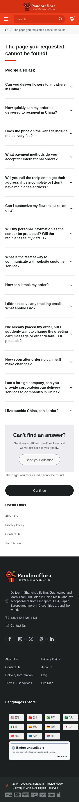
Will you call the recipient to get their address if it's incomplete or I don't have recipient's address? (35, 182)
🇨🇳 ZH (33, 717)
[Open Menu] (6, 19)
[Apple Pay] (59, 795)
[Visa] (8, 795)
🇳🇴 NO (15, 736)
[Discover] (34, 795)
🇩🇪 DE (51, 726)
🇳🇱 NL (50, 736)
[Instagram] (20, 639)
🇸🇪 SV (33, 736)
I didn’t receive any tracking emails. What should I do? (34, 306)
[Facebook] (9, 639)
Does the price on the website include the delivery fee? (36, 133)
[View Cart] (72, 19)
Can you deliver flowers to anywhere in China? (35, 87)
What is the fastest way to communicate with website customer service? (35, 261)
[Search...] (60, 19)
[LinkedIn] (51, 639)
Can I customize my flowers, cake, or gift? (35, 208)
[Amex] (25, 795)
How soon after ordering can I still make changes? (33, 362)
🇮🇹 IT (14, 726)
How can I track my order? (27, 285)
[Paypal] (43, 795)
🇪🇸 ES (33, 726)
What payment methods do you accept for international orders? (31, 157)
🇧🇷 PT (51, 717)
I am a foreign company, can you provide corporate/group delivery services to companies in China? (32, 387)
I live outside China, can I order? (32, 411)
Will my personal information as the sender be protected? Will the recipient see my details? (34, 233)
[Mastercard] (17, 795)
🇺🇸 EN (15, 717)
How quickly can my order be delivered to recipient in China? (31, 110)
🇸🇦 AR (69, 717)
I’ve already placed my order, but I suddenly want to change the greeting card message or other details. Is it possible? (36, 334)
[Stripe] (51, 795)
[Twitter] (30, 639)
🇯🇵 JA (68, 726)
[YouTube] (41, 639)
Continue (39, 490)
